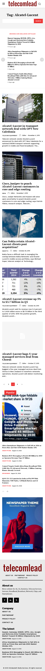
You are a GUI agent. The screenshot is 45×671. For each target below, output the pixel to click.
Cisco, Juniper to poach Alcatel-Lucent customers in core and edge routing (20, 186)
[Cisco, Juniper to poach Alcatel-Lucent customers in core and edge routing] (22, 165)
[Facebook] (4, 600)
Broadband (6, 473)
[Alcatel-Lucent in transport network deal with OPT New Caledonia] (22, 108)
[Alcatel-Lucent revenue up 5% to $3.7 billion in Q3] (22, 281)
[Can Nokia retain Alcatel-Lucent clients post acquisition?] (22, 223)
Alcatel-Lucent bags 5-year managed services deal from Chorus (20, 356)
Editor (24, 135)
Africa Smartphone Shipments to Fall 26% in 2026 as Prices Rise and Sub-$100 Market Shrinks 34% (22, 53)
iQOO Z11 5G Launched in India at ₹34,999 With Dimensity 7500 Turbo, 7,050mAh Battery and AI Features (20, 480)
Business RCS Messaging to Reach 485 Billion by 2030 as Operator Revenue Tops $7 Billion (22, 64)
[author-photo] (20, 135)
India (4, 193)
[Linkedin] (10, 600)
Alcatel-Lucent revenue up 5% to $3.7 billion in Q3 (21, 300)
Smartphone (6, 450)
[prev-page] (3, 60)
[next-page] (42, 60)
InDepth (5, 251)
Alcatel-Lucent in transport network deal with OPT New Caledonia (20, 128)
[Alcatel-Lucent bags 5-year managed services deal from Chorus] (22, 336)
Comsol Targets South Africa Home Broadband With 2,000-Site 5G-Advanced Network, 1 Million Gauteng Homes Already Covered (22, 77)
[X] (16, 600)
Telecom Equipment (9, 135)
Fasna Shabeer (9, 438)
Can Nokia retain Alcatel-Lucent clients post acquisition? (19, 244)
